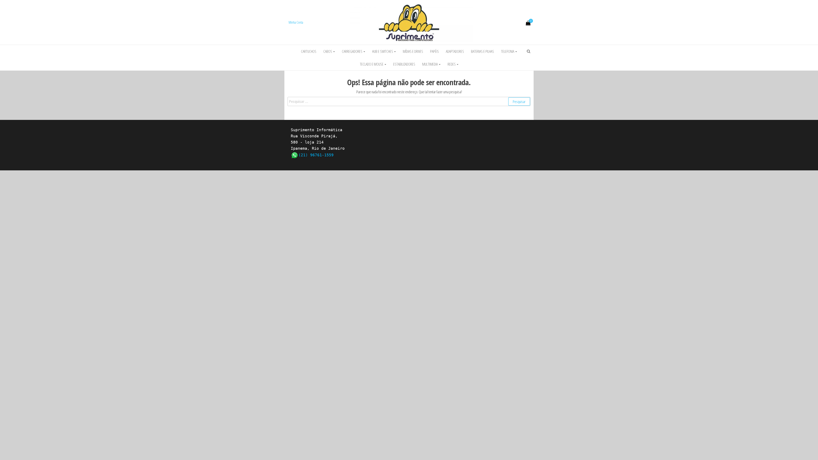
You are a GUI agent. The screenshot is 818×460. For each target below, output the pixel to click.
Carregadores (352, 51)
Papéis (434, 51)
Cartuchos (308, 51)
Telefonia (508, 51)
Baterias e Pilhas (482, 51)
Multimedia (430, 64)
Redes (452, 64)
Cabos (328, 51)
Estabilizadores (404, 64)
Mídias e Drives (413, 51)
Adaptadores (455, 51)
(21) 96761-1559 (316, 155)
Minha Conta (296, 22)
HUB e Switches (383, 51)
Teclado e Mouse (372, 64)
